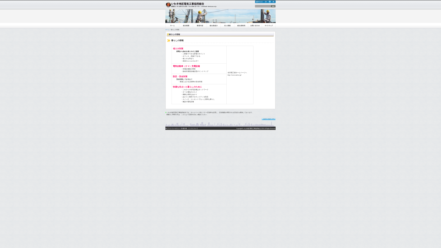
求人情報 (227, 25)
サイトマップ (269, 25)
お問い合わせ (255, 25)
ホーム (172, 25)
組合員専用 (241, 25)
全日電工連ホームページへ (237, 72)
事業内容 (200, 25)
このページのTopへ (269, 119)
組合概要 (186, 25)
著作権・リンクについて (190, 128)
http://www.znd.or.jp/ (235, 75)
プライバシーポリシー (174, 128)
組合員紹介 (213, 25)
